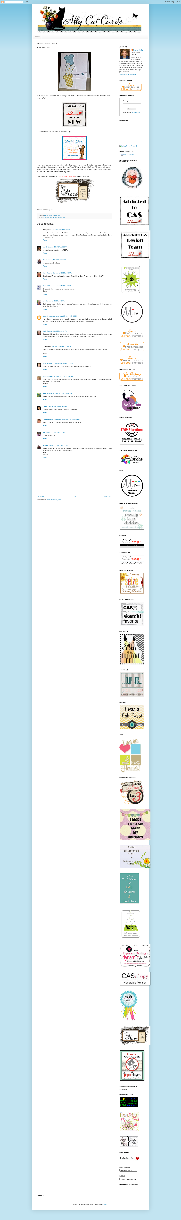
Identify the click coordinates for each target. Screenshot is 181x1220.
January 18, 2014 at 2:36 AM (61, 230)
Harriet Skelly (138, 50)
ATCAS (44, 217)
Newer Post (41, 496)
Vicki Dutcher (47, 273)
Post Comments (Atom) (53, 500)
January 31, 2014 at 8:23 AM (58, 445)
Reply (45, 240)
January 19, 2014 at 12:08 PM (64, 376)
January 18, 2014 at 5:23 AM (57, 247)
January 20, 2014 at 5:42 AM (57, 406)
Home (37, 37)
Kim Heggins (47, 393)
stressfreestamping (50, 316)
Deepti (45, 406)
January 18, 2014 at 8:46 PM (67, 316)
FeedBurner (136, 113)
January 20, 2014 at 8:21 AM (70, 419)
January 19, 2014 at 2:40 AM (61, 346)
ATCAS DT (50, 217)
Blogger (104, 1204)
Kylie (44, 331)
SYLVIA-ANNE (48, 376)
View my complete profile (127, 75)
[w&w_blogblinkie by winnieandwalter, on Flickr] (127, 154)
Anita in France (48, 363)
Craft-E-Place (47, 286)
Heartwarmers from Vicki (52, 419)
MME (56, 217)
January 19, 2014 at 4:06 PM (62, 393)
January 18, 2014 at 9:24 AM (62, 286)
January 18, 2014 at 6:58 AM (62, 273)
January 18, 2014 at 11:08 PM (57, 331)
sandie (45, 247)
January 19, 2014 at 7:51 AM (63, 363)
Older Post (107, 496)
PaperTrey (61, 217)
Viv (44, 432)
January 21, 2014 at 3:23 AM (55, 432)
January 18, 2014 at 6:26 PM (55, 301)
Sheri (45, 260)
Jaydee (45, 445)
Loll (44, 301)
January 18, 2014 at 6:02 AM (56, 260)
